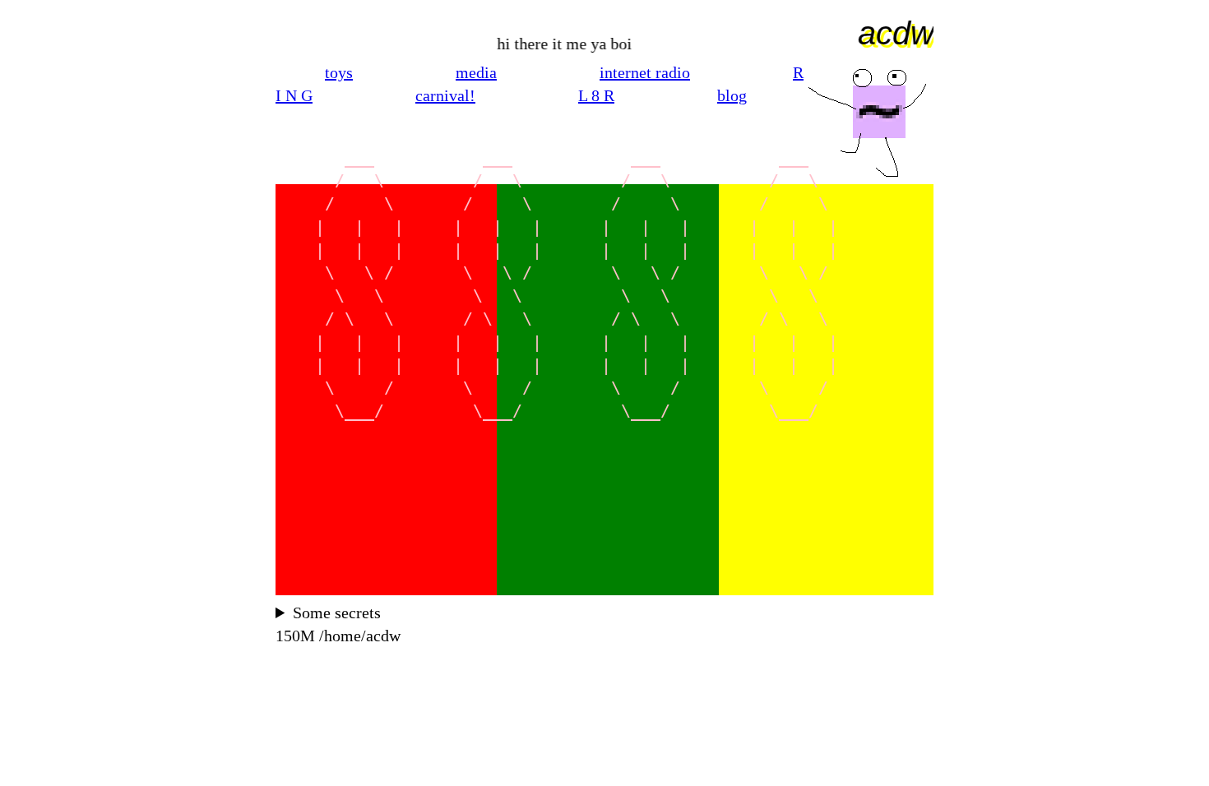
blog (732, 95)
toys (339, 72)
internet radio (645, 72)
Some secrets (337, 612)
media (476, 72)
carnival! (445, 95)
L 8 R (596, 95)
